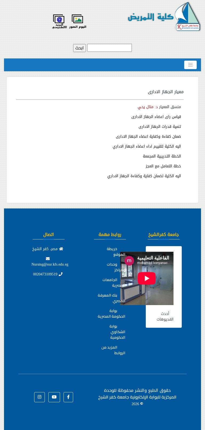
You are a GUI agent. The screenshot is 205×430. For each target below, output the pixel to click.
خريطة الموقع (116, 251)
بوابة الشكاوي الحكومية (117, 332)
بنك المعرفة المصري (111, 298)
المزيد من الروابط (113, 350)
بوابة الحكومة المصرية (111, 313)
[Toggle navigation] (190, 65)
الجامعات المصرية (113, 282)
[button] (68, 397)
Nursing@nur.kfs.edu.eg (49, 264)
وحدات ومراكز (116, 267)
